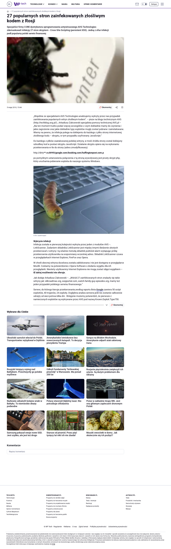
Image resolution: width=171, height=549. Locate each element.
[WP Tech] (22, 4)
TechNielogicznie (12, 514)
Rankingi (89, 503)
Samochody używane (133, 503)
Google (99, 289)
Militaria (75, 4)
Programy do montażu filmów (56, 506)
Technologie (36, 4)
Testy (127, 498)
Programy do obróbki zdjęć (55, 498)
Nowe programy (51, 517)
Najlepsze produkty (92, 506)
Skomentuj (106, 107)
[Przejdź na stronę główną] (9, 6)
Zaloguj (154, 4)
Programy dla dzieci (53, 512)
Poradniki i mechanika (133, 501)
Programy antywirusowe (54, 509)
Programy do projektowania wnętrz (58, 503)
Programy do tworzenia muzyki (56, 501)
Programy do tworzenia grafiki (56, 514)
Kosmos (52, 4)
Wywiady (129, 506)
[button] (144, 4)
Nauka (64, 4)
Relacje (128, 509)
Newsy (88, 498)
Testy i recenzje (91, 501)
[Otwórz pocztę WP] (137, 4)
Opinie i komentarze (93, 4)
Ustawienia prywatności (117, 527)
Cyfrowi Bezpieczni (12, 512)
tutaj (53, 544)
